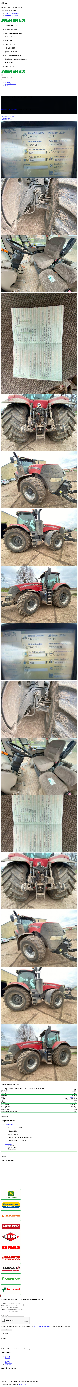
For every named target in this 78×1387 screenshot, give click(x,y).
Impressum (8, 1364)
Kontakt (7, 1361)
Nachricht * (4, 1316)
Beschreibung (9, 1124)
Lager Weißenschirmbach (12, 13)
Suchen (38, 972)
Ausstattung (8, 1144)
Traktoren (11, 109)
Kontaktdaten (5, 118)
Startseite (7, 82)
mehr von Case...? (73, 1097)
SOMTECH (22, 1384)
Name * (3, 1305)
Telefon (3, 1309)
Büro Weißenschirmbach (12, 15)
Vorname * (4, 1303)
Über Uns (7, 85)
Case (15, 109)
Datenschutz (8, 1363)
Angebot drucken (6, 120)
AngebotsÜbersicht (10, 84)
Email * (3, 1307)
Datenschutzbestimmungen (41, 1326)
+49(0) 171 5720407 (7, 1375)
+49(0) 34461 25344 (7, 1372)
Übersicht (4, 109)
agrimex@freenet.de (7, 1378)
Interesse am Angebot (8, 116)
